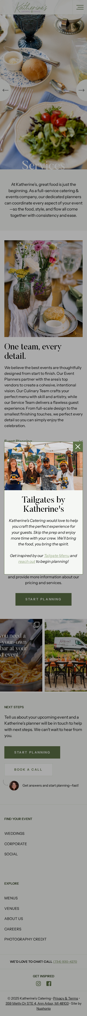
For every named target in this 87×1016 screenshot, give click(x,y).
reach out (26, 561)
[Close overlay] (78, 447)
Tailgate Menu (56, 555)
